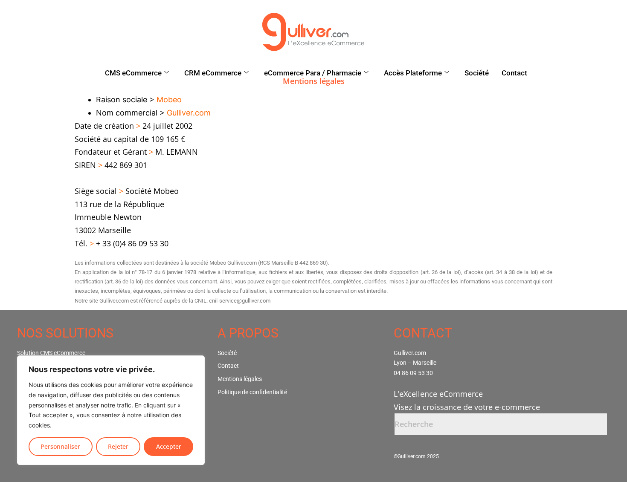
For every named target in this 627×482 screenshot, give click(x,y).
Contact (514, 73)
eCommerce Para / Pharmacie (312, 73)
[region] (111, 410)
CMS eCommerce (133, 73)
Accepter (168, 446)
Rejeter (118, 446)
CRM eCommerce (212, 73)
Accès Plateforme (413, 73)
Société (476, 73)
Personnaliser (60, 446)
